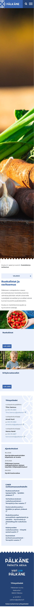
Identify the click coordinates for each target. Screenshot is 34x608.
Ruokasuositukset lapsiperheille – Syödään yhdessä (15, 493)
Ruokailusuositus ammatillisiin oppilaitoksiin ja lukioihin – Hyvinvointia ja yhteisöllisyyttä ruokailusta (17, 519)
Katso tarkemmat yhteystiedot (17, 604)
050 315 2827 (11, 434)
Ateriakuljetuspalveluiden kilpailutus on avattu (15, 456)
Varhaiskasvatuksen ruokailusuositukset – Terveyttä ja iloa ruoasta (16, 501)
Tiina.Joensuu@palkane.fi (15, 412)
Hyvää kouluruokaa (12, 473)
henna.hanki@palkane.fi (14, 437)
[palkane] (12, 4)
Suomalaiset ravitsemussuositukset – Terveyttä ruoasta (15, 538)
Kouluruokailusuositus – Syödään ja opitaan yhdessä (16, 509)
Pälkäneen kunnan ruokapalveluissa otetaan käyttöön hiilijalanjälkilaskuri (16, 465)
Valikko (16, 276)
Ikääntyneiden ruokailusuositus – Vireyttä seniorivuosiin (16, 530)
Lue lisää (7, 346)
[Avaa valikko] (31, 4)
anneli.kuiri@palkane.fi (14, 424)
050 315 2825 (11, 410)
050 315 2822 (11, 422)
